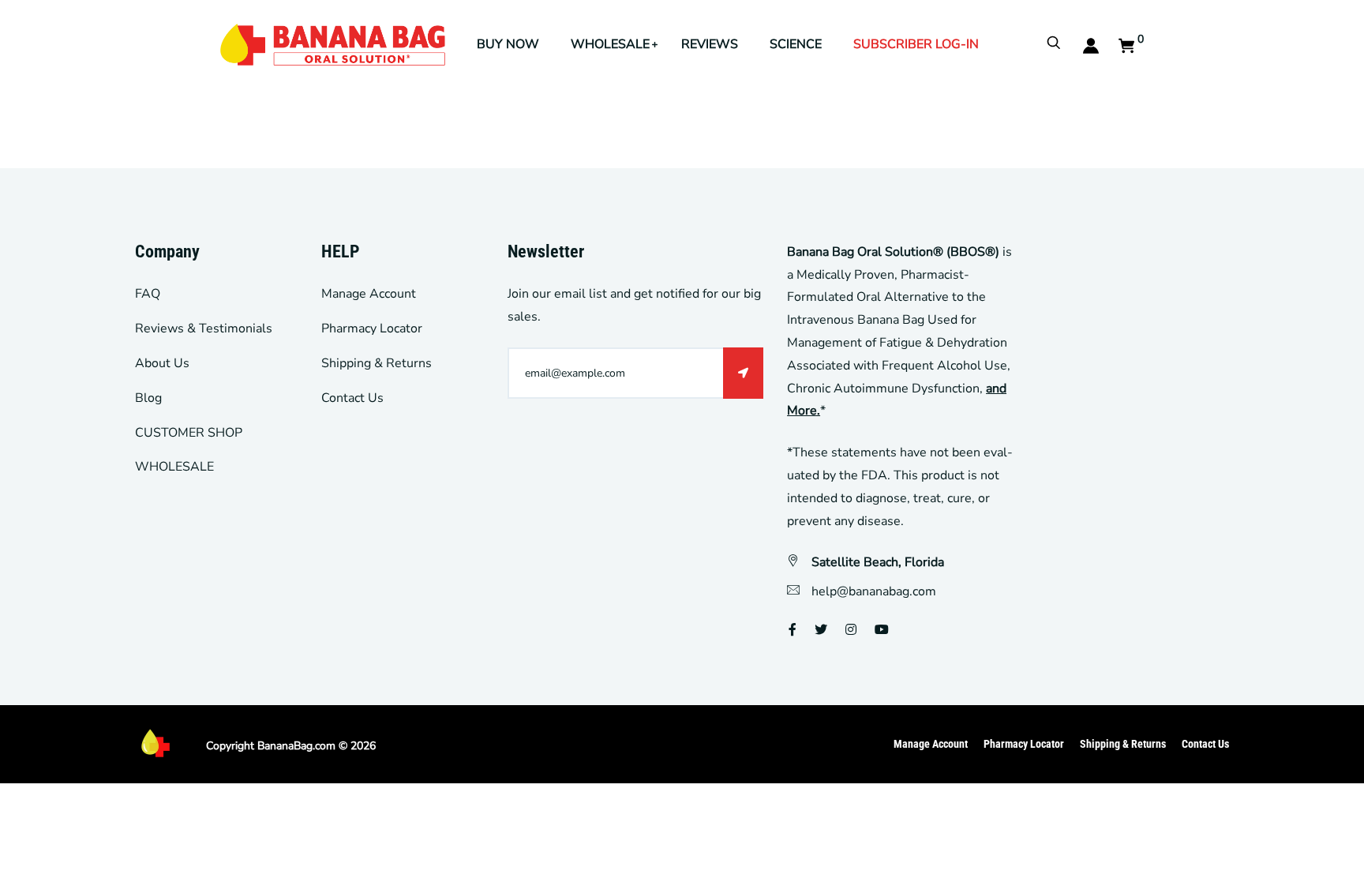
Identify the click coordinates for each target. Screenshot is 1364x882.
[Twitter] (821, 630)
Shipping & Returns (376, 363)
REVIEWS (709, 44)
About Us (162, 363)
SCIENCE (796, 44)
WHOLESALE (610, 44)
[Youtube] (881, 630)
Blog (148, 398)
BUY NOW (508, 44)
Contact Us (352, 398)
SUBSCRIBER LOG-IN (916, 44)
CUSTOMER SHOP (188, 432)
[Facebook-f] (792, 630)
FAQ (147, 293)
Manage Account (368, 293)
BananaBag (285, 745)
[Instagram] (851, 630)
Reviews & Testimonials (203, 328)
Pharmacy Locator (371, 328)
